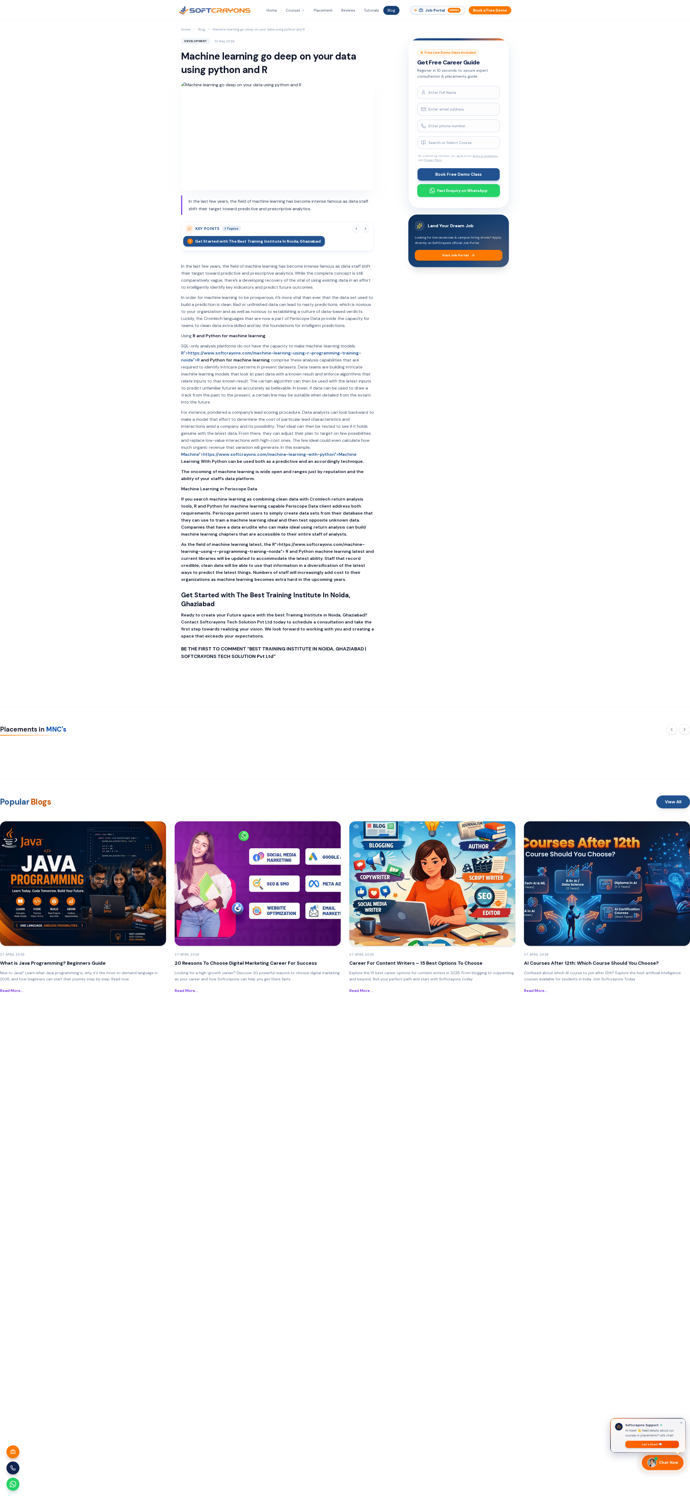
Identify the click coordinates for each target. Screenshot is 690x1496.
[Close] (395, 678)
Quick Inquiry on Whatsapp (349, 810)
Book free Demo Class (345, 794)
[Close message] (681, 1422)
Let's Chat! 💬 (652, 1444)
